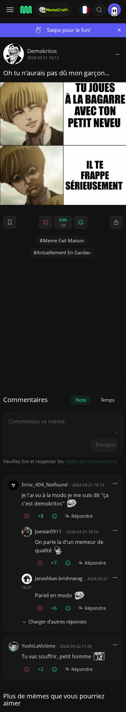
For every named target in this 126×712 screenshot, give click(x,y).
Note (81, 400)
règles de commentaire (90, 461)
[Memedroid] (25, 10)
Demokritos (42, 51)
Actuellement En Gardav (63, 252)
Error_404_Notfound (44, 484)
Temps (107, 400)
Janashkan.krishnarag (59, 578)
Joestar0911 (48, 531)
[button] (99, 9)
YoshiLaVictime (38, 646)
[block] (117, 54)
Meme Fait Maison (63, 240)
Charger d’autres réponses (57, 621)
